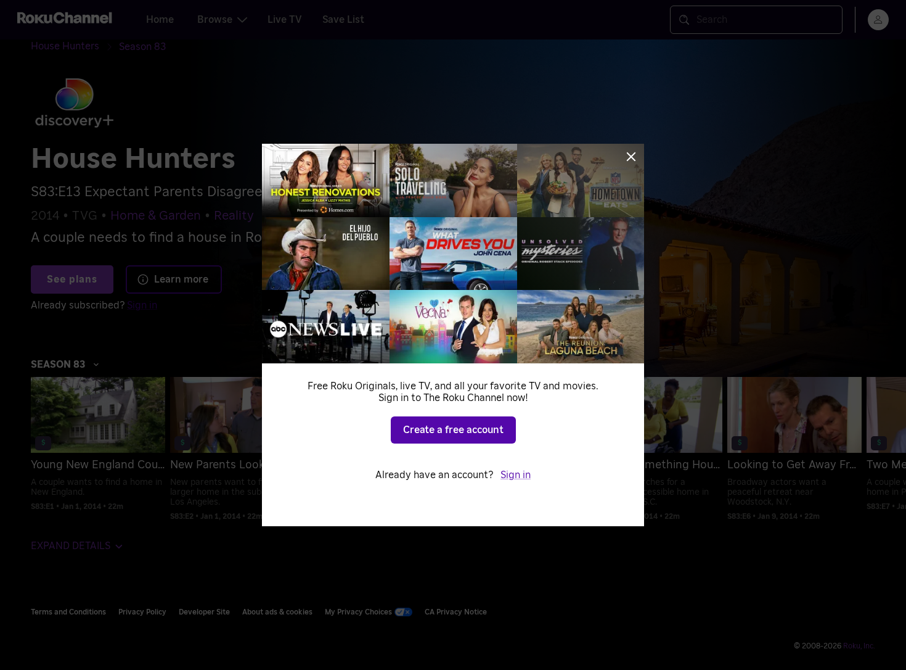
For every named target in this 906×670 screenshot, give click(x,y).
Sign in (515, 475)
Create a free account (453, 430)
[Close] (631, 157)
